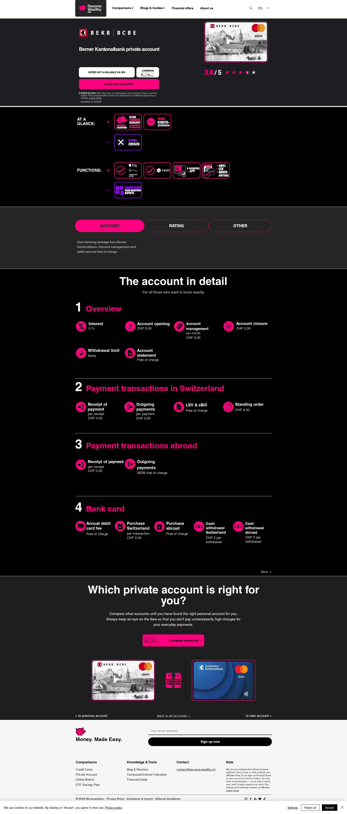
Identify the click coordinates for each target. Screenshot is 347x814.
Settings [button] (293, 808)
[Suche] (251, 7)
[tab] (109, 226)
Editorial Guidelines (168, 798)
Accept (329, 808)
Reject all (310, 808)
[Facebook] (250, 798)
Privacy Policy (115, 798)
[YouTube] (259, 798)
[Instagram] (246, 798)
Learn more (95, 98)
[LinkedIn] (255, 798)
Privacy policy (113, 808)
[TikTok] (264, 798)
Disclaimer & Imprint (140, 798)
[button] (152, 8)
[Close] (342, 807)
